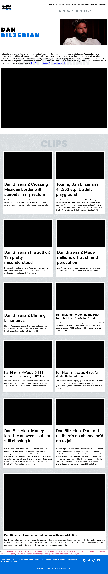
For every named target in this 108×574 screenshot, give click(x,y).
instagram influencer (59, 554)
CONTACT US (85, 4)
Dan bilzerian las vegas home (94, 551)
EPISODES (61, 4)
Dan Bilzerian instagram (33, 551)
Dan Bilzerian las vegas (72, 551)
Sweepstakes (94, 4)
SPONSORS (102, 4)
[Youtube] (77, 11)
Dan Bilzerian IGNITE (15, 551)
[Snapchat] (85, 11)
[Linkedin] (81, 11)
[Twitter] (64, 11)
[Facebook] (60, 11)
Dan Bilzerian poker (24, 554)
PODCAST (77, 4)
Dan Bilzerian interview (53, 551)
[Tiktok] (90, 11)
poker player (74, 554)
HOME (50, 4)
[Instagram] (73, 11)
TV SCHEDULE (69, 4)
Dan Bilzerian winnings (42, 554)
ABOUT (55, 4)
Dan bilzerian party (7, 554)
